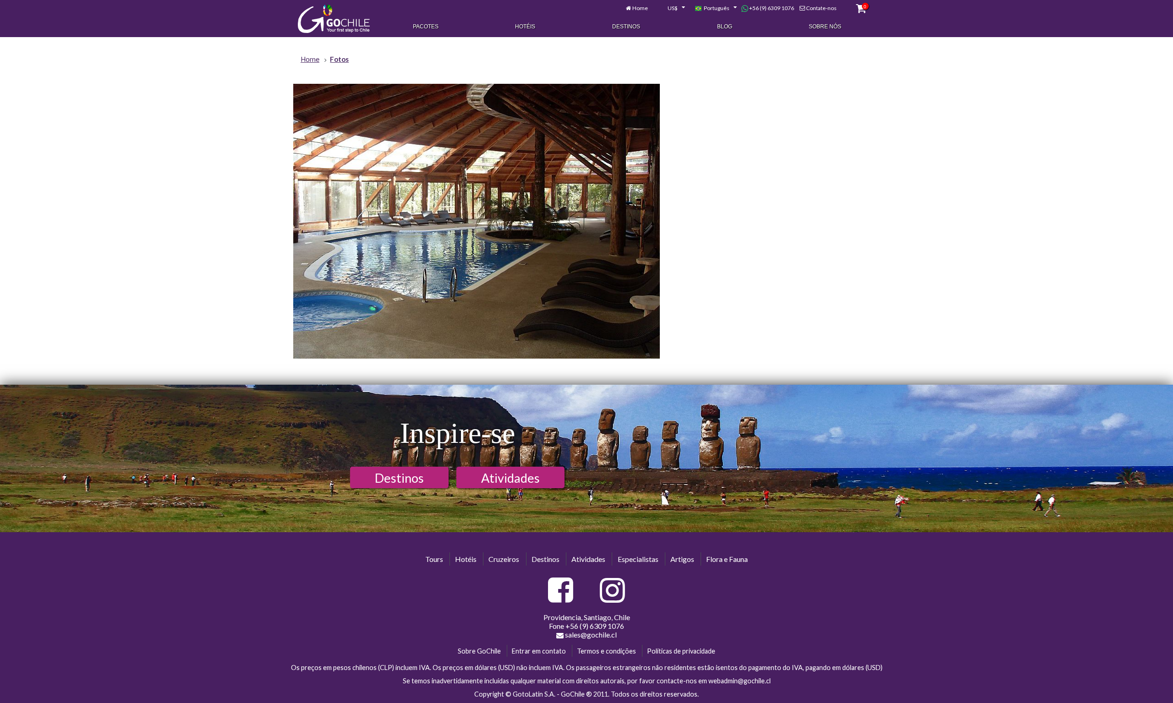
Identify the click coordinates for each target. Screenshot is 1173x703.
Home (640, 8)
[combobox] (671, 8)
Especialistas (638, 559)
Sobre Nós (825, 26)
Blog (724, 26)
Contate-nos (821, 8)
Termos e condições (606, 651)
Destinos (626, 26)
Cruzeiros (503, 559)
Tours (434, 559)
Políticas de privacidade (681, 651)
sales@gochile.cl (591, 634)
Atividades (510, 477)
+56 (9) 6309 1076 (771, 8)
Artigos (682, 559)
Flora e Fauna (727, 559)
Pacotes (426, 26)
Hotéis (525, 26)
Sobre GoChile (479, 651)
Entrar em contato (539, 651)
